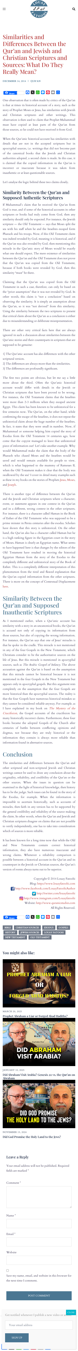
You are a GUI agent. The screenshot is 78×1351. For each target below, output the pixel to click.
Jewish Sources (29, 932)
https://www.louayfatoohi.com (56, 884)
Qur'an (35, 81)
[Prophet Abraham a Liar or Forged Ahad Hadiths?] (39, 983)
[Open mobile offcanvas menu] (4, 9)
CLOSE (71, 1312)
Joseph (12, 485)
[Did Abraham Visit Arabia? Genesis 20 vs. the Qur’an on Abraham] (39, 1042)
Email (10, 1234)
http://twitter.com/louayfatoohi (56, 893)
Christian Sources (27, 927)
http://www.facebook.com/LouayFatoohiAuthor (45, 888)
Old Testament (40, 937)
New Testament (15, 937)
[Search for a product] (73, 9)
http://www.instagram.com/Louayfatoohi (49, 898)
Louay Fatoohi (54, 932)
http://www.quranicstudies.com (55, 903)
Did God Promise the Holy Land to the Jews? (32, 1137)
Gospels (63, 927)
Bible (8, 927)
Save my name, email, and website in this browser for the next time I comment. (38, 1278)
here (5, 587)
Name (11, 1216)
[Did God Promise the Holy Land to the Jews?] (39, 1104)
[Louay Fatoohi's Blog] (39, 9)
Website (11, 1252)
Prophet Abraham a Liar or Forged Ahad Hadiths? (35, 1016)
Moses (71, 480)
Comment (13, 1183)
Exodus (49, 927)
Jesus (63, 480)
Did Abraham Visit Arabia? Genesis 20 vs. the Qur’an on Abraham (39, 1076)
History (10, 932)
